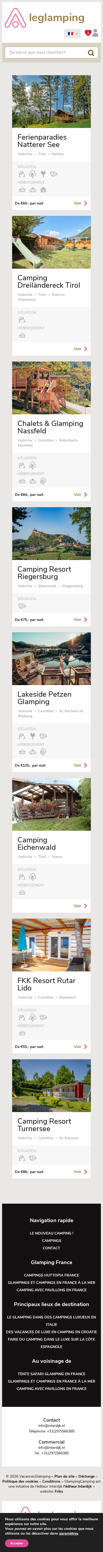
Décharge (86, 1476)
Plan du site (64, 1476)
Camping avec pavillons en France (52, 1290)
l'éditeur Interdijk (77, 1486)
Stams (57, 856)
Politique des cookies (20, 1481)
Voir (77, 203)
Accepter (16, 1543)
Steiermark (47, 585)
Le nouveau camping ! (51, 1233)
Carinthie (45, 440)
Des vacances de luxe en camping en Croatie (51, 1332)
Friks (59, 1491)
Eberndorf (67, 997)
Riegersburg (72, 585)
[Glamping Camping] (44, 18)
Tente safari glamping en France (51, 1374)
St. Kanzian (68, 1138)
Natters (58, 153)
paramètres (68, 1533)
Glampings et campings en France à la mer (51, 1282)
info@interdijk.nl (51, 1425)
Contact (51, 1248)
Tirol (42, 153)
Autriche (25, 153)
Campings (51, 1240)
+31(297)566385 (60, 1431)
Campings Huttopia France (51, 1275)
